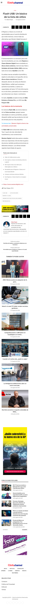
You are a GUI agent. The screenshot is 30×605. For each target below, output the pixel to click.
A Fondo (10, 570)
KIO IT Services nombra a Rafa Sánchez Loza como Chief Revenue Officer (19, 487)
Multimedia (15, 572)
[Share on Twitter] (17, 27)
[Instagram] (23, 603)
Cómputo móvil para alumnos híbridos (14, 174)
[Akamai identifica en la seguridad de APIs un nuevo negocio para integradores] (6, 495)
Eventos (17, 570)
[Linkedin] (13, 603)
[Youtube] (16, 603)
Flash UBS (5, 193)
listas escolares (14, 193)
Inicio (5, 568)
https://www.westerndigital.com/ (13, 184)
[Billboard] (15, 206)
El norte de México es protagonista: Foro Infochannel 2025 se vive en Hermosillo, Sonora (20, 523)
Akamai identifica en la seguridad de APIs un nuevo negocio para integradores (20, 495)
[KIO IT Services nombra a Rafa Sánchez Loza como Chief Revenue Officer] (6, 487)
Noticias (12, 568)
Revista (24, 570)
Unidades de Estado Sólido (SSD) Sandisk (12, 198)
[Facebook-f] (7, 603)
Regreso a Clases (7, 195)
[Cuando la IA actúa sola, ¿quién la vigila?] (15, 348)
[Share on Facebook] (13, 27)
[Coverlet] (15, 428)
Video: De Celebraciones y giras (12, 157)
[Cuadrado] (15, 536)
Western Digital (6, 201)
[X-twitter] (10, 603)
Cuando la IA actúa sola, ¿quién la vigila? (15, 359)
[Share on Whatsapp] (24, 27)
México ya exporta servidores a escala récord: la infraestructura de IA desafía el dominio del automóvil (20, 513)
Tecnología (20, 568)
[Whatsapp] (19, 603)
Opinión (3, 570)
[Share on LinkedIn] (20, 27)
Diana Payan (10, 19)
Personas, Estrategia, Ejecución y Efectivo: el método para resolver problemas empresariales (19, 504)
